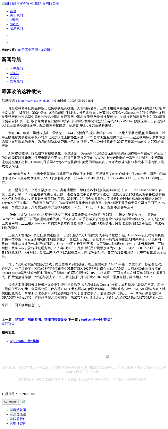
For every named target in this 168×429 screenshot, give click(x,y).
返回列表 (8, 324)
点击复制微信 (11, 401)
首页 (13, 11)
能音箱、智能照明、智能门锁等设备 (41, 319)
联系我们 (16, 28)
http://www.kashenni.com (34, 100)
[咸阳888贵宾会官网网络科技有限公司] (30, 3)
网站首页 (19, 410)
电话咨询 (19, 423)
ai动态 (14, 24)
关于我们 (16, 15)
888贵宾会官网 (27, 50)
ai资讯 (14, 19)
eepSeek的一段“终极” (96, 319)
